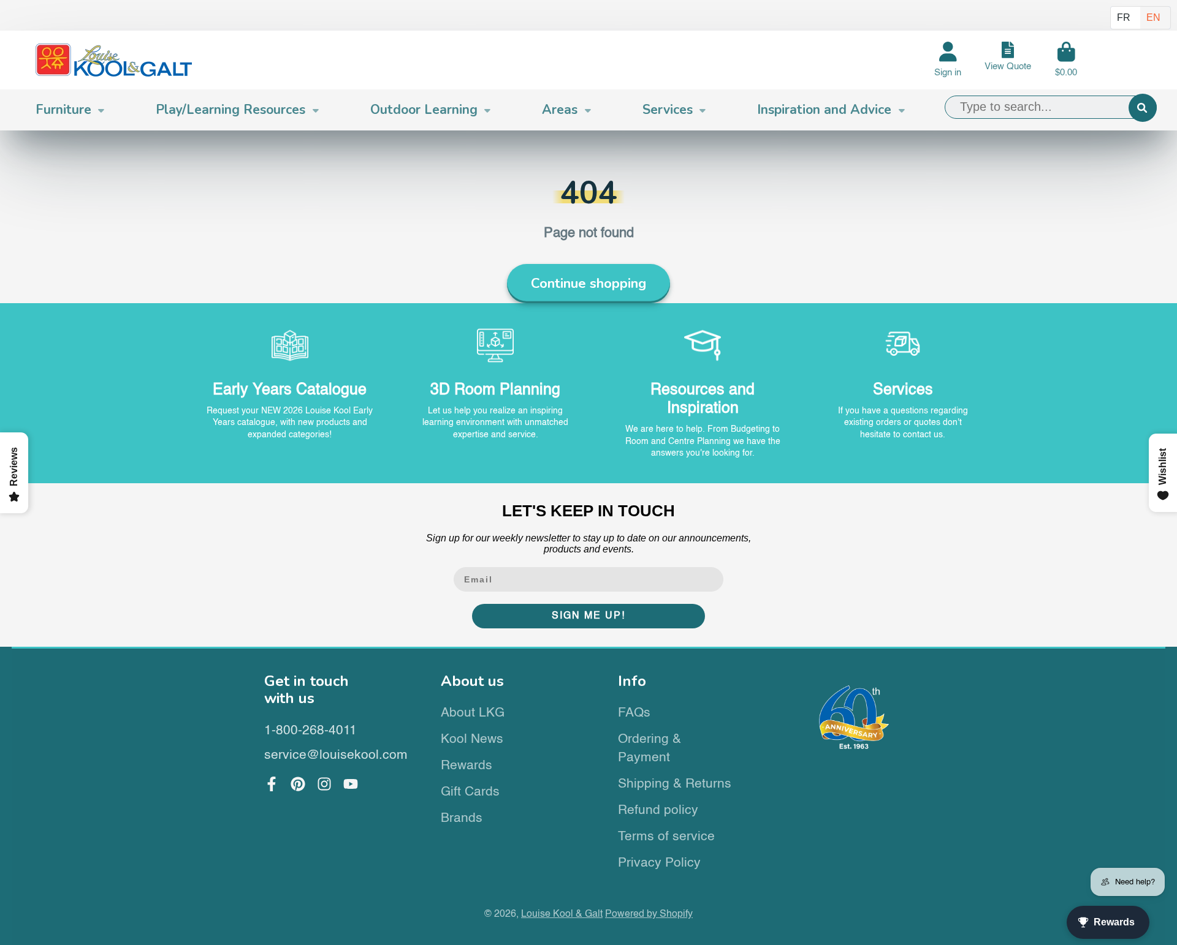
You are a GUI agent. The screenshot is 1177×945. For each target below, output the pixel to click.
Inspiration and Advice (824, 109)
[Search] (1143, 108)
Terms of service (666, 836)
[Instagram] (324, 784)
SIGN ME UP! (588, 616)
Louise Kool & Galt (562, 914)
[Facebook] (271, 784)
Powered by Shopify (649, 914)
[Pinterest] (298, 784)
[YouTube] (350, 784)
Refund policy (658, 810)
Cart (1066, 60)
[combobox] (1051, 107)
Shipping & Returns (674, 784)
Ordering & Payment (649, 748)
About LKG (473, 713)
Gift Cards (470, 792)
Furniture (63, 109)
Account (947, 60)
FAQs (634, 713)
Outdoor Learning (424, 109)
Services (667, 109)
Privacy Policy (659, 863)
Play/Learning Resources (230, 109)
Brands (461, 818)
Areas (559, 109)
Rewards (466, 765)
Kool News (472, 739)
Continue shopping (588, 283)
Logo (114, 60)
